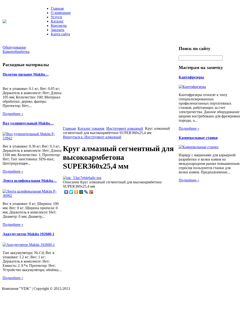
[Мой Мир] (81, 192)
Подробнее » (13, 114)
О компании (61, 13)
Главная (57, 8)
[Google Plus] (91, 192)
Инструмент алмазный (124, 128)
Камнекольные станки (198, 138)
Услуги (56, 17)
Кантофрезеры (191, 77)
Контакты (59, 25)
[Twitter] (71, 192)
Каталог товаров (91, 128)
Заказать (57, 30)
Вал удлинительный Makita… (28, 123)
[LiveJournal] (86, 192)
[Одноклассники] (76, 192)
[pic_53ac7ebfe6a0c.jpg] (82, 178)
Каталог (57, 21)
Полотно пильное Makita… (26, 74)
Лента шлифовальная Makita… (30, 181)
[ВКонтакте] (66, 192)
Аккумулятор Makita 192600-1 (28, 234)
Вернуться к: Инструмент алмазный (92, 137)
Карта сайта (60, 34)
